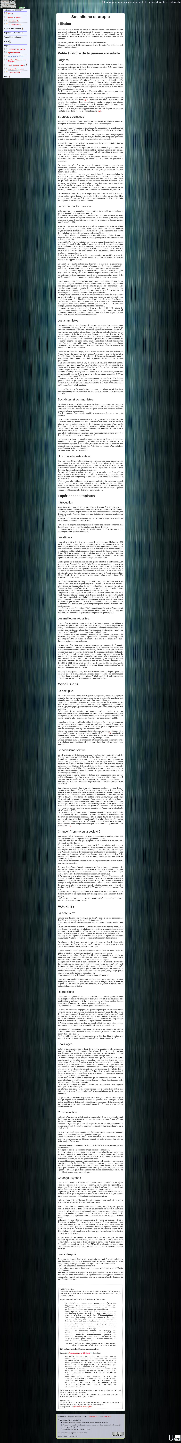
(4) (70, 826)
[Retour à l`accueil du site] (174, 1440)
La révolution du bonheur (16, 49)
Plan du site (90, 1442)
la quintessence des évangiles (82, 1407)
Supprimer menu (8, 7)
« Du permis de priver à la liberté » (79, 1353)
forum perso (107, 1416)
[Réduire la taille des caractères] (14, 1)
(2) (99, 111)
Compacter (4, 1)
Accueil (10, 14)
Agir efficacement (14, 53)
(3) (110, 733)
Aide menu (21, 7)
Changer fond (8, 4)
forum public (93, 1416)
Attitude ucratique (14, 17)
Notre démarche (13, 21)
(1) (85, 100)
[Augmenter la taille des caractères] (11, 1)
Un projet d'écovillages (16, 69)
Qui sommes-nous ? (15, 24)
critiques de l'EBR (14, 72)
